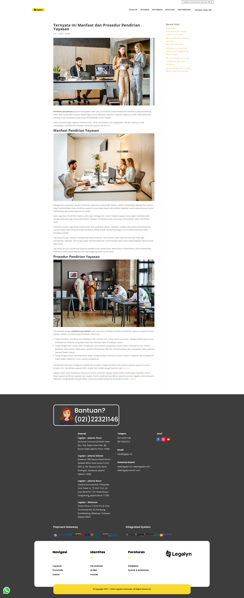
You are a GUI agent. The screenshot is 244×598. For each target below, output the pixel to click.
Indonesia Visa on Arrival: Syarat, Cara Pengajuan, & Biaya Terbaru (177, 51)
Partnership (184, 9)
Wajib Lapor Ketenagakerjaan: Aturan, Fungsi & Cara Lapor (177, 31)
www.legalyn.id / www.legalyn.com (133, 466)
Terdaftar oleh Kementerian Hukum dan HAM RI (197, 2)
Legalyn (133, 9)
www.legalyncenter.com (128, 470)
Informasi (157, 9)
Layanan (144, 9)
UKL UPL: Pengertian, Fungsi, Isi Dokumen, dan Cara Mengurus (178, 61)
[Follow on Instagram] (163, 439)
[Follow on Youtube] (168, 439)
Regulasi (170, 9)
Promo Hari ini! (203, 10)
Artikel (67, 33)
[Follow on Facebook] (158, 439)
